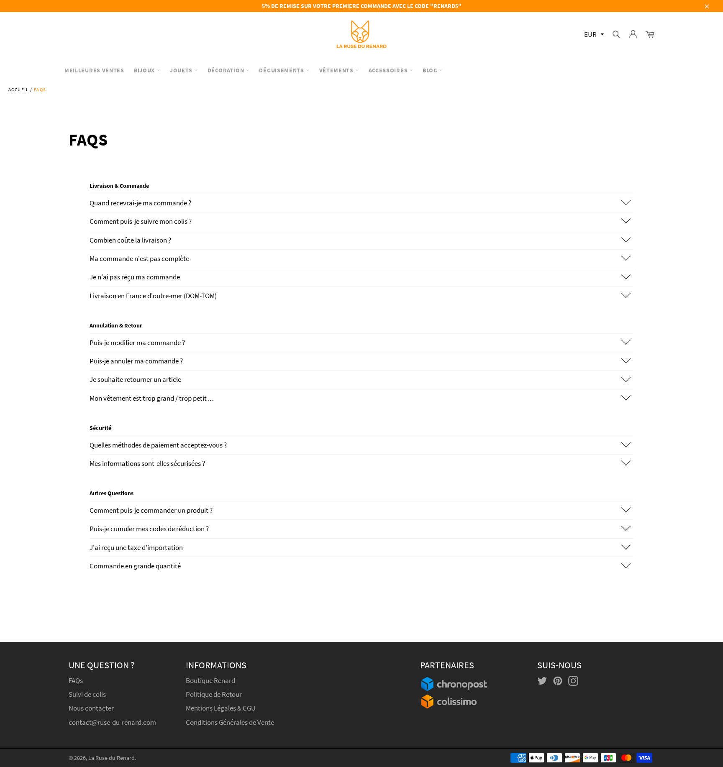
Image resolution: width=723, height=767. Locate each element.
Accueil (18, 89)
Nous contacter (91, 708)
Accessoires (389, 70)
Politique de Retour (214, 694)
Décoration (227, 70)
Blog (431, 70)
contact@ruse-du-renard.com (112, 722)
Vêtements (337, 70)
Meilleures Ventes (94, 70)
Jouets (182, 70)
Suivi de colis (87, 694)
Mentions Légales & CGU (221, 708)
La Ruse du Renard (111, 758)
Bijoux (145, 70)
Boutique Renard (211, 680)
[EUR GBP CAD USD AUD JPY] (593, 35)
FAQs (76, 680)
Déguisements (282, 70)
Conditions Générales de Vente (230, 722)
